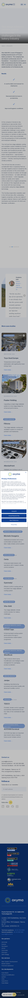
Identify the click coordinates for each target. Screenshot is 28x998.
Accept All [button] (14, 511)
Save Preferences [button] (14, 520)
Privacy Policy (14, 524)
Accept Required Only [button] (14, 515)
